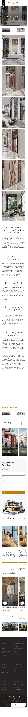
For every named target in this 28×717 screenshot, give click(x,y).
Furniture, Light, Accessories (19, 684)
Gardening (3, 681)
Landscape (3, 677)
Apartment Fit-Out (5, 664)
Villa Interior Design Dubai (18, 679)
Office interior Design (18, 653)
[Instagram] (10, 704)
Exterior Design (17, 645)
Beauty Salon (16, 651)
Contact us (4, 648)
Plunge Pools (4, 689)
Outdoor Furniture (17, 664)
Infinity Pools (4, 687)
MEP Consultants (5, 669)
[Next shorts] (23, 569)
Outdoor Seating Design (6, 672)
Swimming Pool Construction (7, 686)
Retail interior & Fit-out (18, 648)
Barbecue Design (5, 670)
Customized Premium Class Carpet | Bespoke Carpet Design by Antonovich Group (10, 609)
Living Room (16, 672)
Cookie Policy (4, 655)
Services (15, 677)
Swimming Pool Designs (6, 684)
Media (3, 646)
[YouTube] (7, 704)
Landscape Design (5, 679)
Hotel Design (16, 646)
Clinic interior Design (17, 654)
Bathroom (16, 670)
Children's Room (17, 669)
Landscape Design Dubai (18, 686)
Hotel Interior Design (18, 689)
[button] (20, 423)
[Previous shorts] (20, 569)
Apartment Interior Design (19, 643)
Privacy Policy (21, 495)
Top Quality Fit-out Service (19, 681)
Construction (4, 643)
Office (15, 667)
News (3, 645)
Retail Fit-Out (4, 667)
